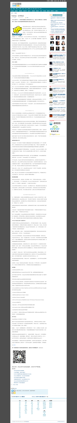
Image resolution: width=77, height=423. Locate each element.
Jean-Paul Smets (57, 50)
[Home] (11, 9)
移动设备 (44, 411)
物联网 (26, 405)
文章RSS (50, 404)
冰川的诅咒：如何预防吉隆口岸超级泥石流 (57, 31)
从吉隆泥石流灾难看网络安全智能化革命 (57, 32)
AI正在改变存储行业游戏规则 (19, 370)
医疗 (20, 405)
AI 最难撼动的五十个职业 (57, 68)
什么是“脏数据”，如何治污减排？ (19, 372)
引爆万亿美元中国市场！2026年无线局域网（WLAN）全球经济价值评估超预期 (59, 115)
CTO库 (38, 409)
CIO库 (26, 413)
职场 (32, 405)
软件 (38, 407)
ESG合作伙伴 (51, 120)
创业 (32, 412)
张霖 (63, 50)
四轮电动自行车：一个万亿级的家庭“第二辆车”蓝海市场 (59, 101)
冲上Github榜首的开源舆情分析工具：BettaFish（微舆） (59, 80)
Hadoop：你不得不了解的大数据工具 (38, 396)
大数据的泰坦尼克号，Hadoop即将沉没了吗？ (22, 379)
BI (25, 404)
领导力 (32, 403)
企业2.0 (26, 410)
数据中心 (38, 408)
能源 (20, 407)
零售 (20, 403)
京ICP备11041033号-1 (61, 421)
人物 (32, 404)
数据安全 (44, 403)
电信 (20, 409)
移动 (26, 411)
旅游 (20, 417)
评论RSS (50, 405)
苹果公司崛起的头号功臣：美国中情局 (56, 22)
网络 (38, 404)
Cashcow (14, 17)
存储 (38, 403)
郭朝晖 (52, 45)
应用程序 (44, 415)
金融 (20, 416)
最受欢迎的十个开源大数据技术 (19, 382)
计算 (38, 405)
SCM (26, 406)
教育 (20, 404)
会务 (32, 413)
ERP (26, 403)
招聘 (32, 408)
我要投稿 (50, 403)
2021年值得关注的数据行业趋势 (19, 377)
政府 (20, 408)
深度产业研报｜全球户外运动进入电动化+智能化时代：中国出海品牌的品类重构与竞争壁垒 (59, 95)
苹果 (44, 413)
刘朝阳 (58, 45)
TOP (50, 53)
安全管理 (44, 404)
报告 (50, 86)
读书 (32, 409)
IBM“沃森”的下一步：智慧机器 (19, 396)
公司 (32, 407)
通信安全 (44, 408)
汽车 (20, 413)
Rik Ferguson (52, 50)
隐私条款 (50, 407)
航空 (20, 411)
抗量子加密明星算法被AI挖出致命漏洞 (56, 16)
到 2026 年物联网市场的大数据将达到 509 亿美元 (22, 374)
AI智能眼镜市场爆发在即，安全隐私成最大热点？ (59, 88)
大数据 (15, 13)
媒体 (20, 412)
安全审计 (44, 405)
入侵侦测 (44, 407)
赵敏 (63, 45)
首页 (12, 13)
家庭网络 (44, 414)
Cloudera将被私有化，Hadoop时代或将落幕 (21, 375)
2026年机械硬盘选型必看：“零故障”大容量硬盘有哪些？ (59, 74)
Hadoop (14, 384)
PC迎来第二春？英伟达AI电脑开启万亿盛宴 (59, 108)
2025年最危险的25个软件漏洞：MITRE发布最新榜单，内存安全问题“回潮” (59, 55)
